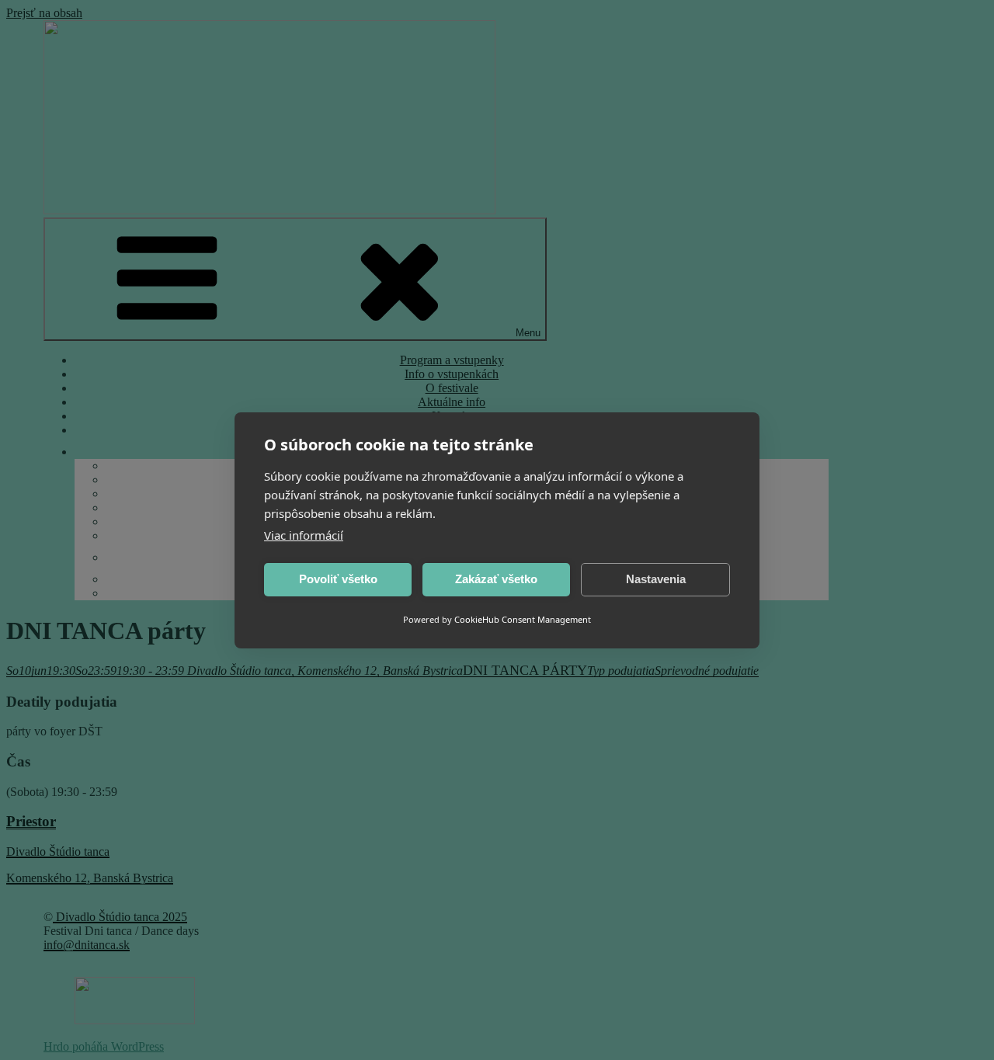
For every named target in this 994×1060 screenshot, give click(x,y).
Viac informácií (303, 535)
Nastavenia (656, 579)
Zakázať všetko (496, 579)
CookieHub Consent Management (522, 619)
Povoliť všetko (338, 579)
